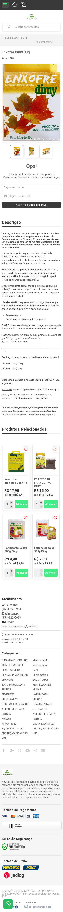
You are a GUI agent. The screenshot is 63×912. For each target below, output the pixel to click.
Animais (6, 718)
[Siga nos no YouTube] (27, 751)
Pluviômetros (40, 674)
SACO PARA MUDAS (13, 684)
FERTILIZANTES (14, 37)
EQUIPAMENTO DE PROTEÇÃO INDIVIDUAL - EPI (15, 733)
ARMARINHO (9, 723)
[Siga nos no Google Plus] (11, 751)
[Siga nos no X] (19, 751)
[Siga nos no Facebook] (4, 751)
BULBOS (6, 689)
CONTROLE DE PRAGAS (15, 704)
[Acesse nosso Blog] (43, 751)
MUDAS (37, 689)
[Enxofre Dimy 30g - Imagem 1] (16, 151)
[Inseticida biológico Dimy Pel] (16, 477)
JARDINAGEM (40, 694)
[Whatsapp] (8, 904)
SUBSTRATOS (10, 699)
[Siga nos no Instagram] (35, 751)
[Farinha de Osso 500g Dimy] (46, 546)
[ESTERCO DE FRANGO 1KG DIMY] (46, 477)
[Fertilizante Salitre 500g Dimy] (16, 546)
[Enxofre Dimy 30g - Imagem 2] (31, 151)
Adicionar (21, 504)
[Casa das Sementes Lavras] (31, 16)
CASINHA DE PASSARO (15, 660)
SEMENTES (8, 694)
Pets (35, 670)
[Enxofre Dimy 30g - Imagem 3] (45, 151)
